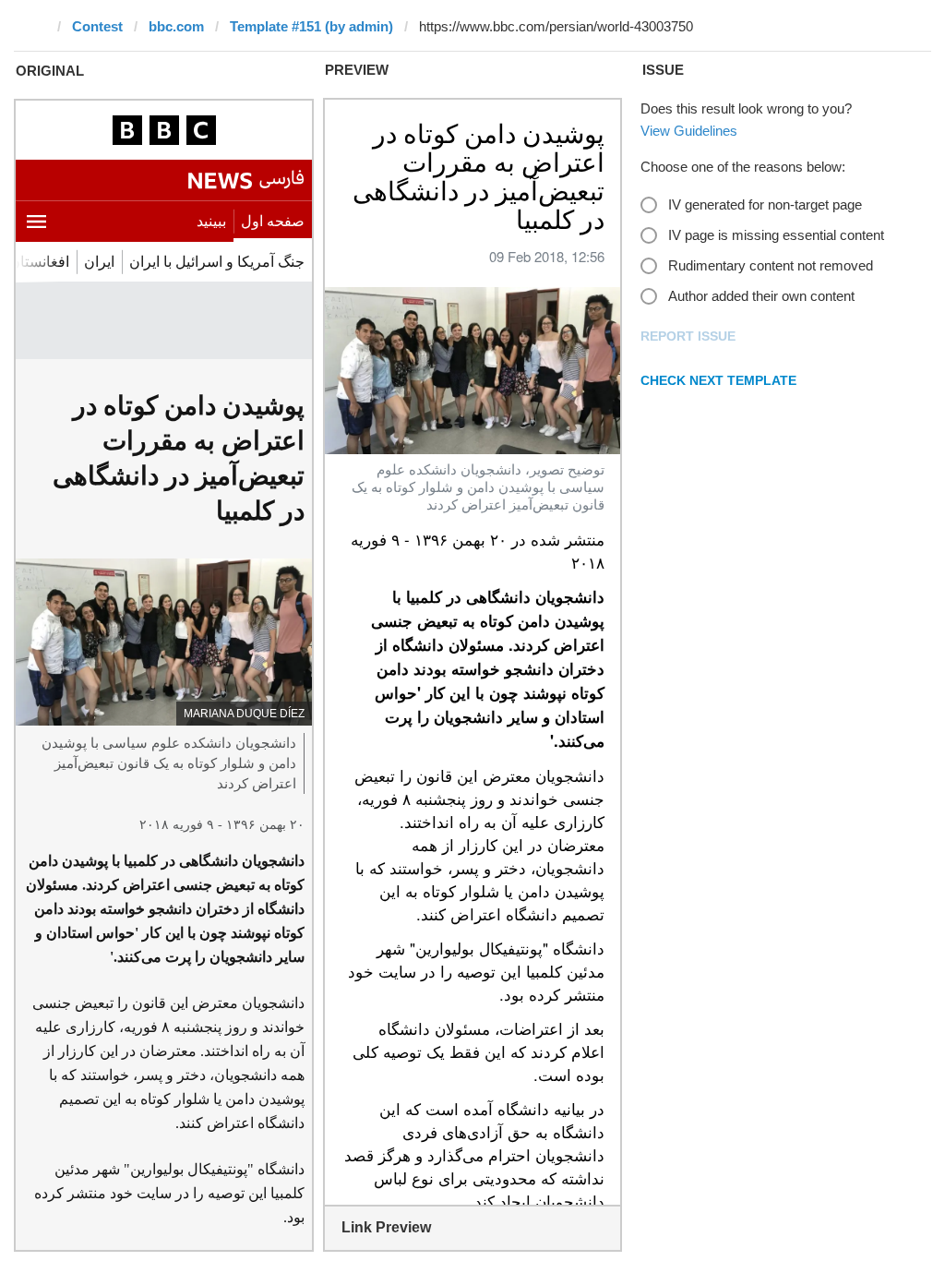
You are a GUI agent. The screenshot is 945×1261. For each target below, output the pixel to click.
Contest (97, 26)
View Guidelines (688, 130)
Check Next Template (718, 380)
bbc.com (176, 26)
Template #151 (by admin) (311, 26)
